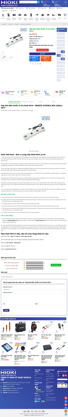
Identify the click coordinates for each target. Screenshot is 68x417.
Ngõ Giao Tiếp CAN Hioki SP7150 (60, 335)
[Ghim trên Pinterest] (38, 64)
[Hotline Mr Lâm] (65, 397)
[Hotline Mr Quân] (65, 404)
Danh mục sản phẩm (8, 8)
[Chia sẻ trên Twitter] (33, 64)
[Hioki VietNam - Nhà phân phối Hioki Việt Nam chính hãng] (9, 3)
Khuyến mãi (43, 8)
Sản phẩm (10, 24)
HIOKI (38, 38)
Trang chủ (21, 8)
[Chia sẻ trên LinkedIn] (40, 64)
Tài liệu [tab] (41, 101)
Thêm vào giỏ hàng (42, 50)
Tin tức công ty (38, 377)
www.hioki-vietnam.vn (10, 249)
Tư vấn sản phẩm (50, 376)
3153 (31, 47)
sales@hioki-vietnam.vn (12, 390)
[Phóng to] (2, 52)
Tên (4, 303)
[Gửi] (38, 2)
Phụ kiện (17, 24)
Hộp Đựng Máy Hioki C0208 (19, 335)
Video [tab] (54, 101)
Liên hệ (14, 10)
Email (36, 303)
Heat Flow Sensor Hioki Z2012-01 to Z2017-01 (7, 335)
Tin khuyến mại (49, 373)
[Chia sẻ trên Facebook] (30, 64)
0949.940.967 (20, 388)
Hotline (38, 390)
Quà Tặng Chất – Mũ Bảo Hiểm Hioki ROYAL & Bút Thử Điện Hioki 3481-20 (20, 357)
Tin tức (52, 8)
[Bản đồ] (65, 414)
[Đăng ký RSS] (63, 375)
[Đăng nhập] (65, 2)
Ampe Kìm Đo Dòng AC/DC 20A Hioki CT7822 (60, 357)
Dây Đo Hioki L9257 (46, 335)
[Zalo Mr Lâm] (65, 401)
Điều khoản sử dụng (51, 399)
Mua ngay (42, 53)
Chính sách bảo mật (51, 397)
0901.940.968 (47, 95)
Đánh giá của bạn (8, 287)
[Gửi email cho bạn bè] (35, 64)
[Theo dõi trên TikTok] (61, 375)
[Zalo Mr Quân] (65, 407)
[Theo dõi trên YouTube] (66, 375)
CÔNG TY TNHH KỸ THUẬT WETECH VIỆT (21, 236)
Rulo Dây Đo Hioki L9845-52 (32, 335)
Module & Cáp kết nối (26, 24)
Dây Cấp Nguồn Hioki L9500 (33, 356)
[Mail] (65, 411)
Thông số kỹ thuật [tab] (14, 101)
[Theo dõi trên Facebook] (58, 375)
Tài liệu (60, 8)
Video (6, 10)
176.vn (42, 415)
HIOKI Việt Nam (31, 8)
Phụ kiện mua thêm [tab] (27, 101)
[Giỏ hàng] (66, 5)
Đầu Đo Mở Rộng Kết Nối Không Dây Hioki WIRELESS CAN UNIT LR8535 (46, 357)
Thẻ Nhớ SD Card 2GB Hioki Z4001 (6, 356)
